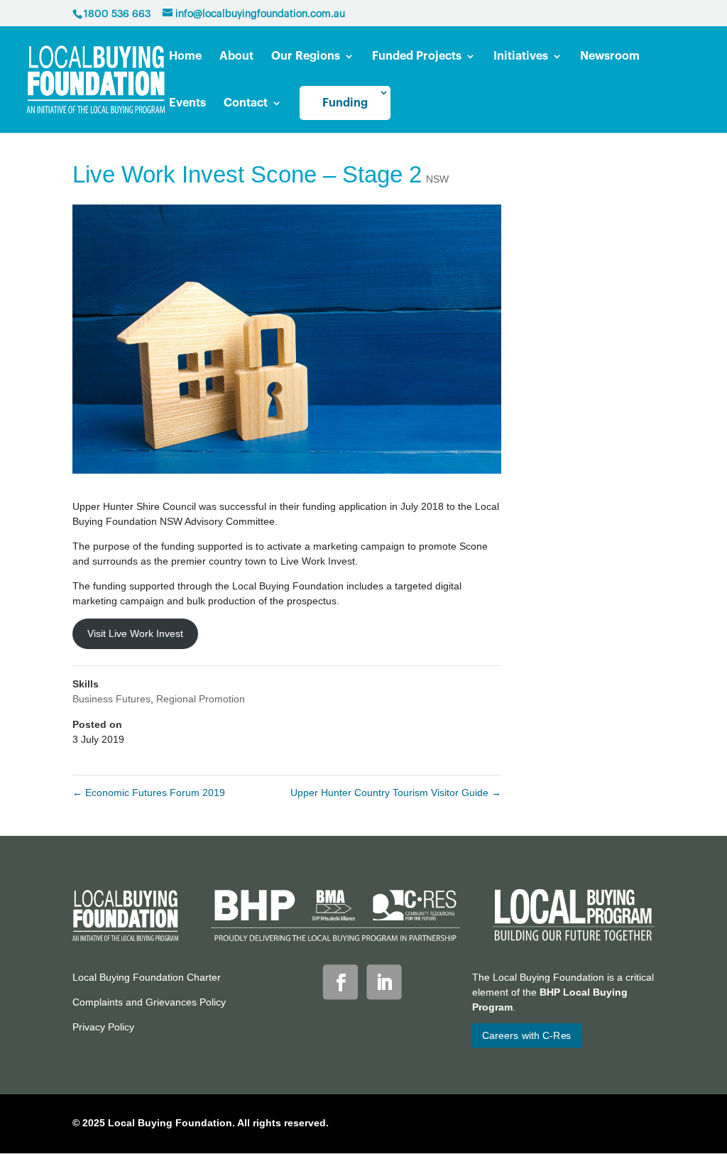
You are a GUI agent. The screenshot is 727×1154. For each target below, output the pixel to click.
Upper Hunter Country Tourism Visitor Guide (395, 792)
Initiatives (520, 56)
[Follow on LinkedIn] (384, 982)
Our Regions (305, 56)
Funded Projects (416, 56)
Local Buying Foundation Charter (146, 977)
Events (187, 103)
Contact (246, 103)
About (236, 56)
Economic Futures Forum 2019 (148, 792)
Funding (345, 103)
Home (185, 56)
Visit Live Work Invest (135, 633)
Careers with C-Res (526, 1035)
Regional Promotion (200, 698)
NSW (437, 179)
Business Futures (111, 698)
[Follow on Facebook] (340, 982)
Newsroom (610, 56)
